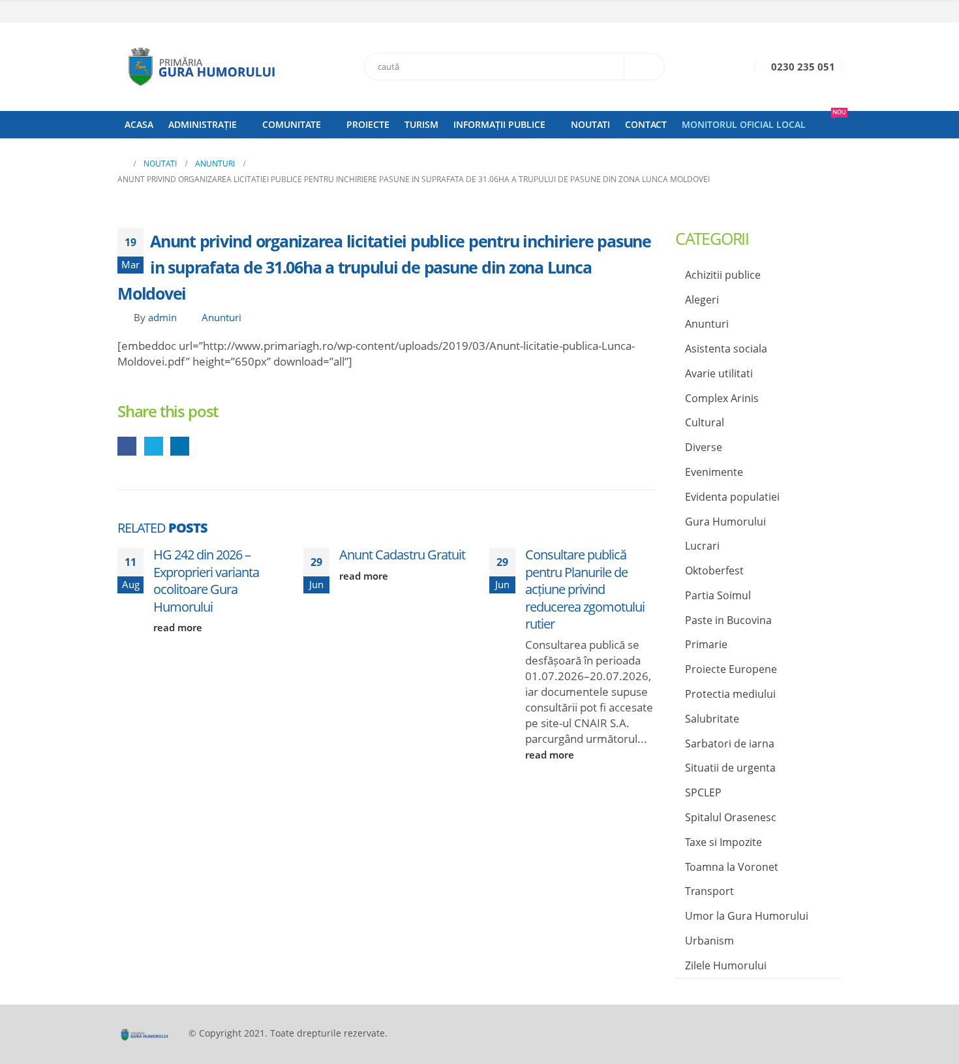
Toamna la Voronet (731, 867)
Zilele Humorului (726, 965)
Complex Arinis (722, 398)
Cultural (704, 422)
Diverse (703, 447)
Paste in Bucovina (728, 620)
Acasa (139, 124)
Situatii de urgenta (730, 767)
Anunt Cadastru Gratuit (402, 554)
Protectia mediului (730, 694)
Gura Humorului (725, 521)
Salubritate (712, 719)
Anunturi (221, 317)
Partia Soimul (718, 595)
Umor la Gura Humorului (746, 916)
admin (162, 317)
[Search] (644, 67)
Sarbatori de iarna (729, 743)
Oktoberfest (714, 570)
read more (179, 627)
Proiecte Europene (731, 669)
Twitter (153, 446)
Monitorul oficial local (744, 124)
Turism (421, 124)
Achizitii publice (723, 275)
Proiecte (367, 124)
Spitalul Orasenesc (730, 817)
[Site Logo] (199, 66)
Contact (646, 124)
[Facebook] (833, 12)
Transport (709, 891)
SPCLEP (703, 792)
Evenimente (714, 472)
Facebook (126, 446)
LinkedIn (179, 446)
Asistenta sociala (726, 348)
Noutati (590, 124)
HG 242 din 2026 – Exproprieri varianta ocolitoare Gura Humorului (206, 580)
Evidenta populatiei (732, 497)
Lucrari (702, 546)
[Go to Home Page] (121, 164)
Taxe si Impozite (723, 842)
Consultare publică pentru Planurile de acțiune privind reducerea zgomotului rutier (585, 589)
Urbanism (709, 940)
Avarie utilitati (719, 373)
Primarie (706, 644)
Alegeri (702, 299)
